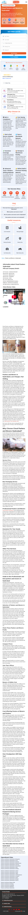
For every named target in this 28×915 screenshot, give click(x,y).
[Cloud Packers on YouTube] (19, 909)
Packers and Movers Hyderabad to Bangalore (10, 859)
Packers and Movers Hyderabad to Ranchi (9, 880)
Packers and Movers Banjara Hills (8, 882)
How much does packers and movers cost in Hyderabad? (13, 208)
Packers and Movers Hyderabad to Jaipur (9, 873)
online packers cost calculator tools (11, 421)
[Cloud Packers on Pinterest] (16, 909)
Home (3, 258)
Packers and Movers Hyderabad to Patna (9, 877)
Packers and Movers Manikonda (7, 887)
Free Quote (16, 2)
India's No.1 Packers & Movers (9, 5)
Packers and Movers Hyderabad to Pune (9, 860)
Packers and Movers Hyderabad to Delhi (9, 867)
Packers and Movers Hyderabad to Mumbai (10, 861)
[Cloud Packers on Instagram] (14, 909)
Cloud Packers (12, 911)
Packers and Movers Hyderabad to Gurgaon (10, 876)
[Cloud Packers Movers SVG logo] (4, 2)
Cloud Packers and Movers (8, 510)
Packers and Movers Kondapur (7, 883)
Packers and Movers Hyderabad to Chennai (10, 864)
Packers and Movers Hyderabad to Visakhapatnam (11, 874)
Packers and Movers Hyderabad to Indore (9, 870)
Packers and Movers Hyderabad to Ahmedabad (11, 865)
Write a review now (7, 78)
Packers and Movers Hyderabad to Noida (9, 872)
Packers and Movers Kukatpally (7, 885)
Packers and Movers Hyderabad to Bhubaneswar (11, 863)
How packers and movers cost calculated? (14, 217)
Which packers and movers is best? (15, 211)
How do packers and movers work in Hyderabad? (15, 214)
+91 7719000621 (14, 57)
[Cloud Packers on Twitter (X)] (11, 909)
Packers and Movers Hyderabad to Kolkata (10, 868)
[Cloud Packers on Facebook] (9, 909)
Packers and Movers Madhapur (7, 886)
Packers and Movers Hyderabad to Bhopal (9, 878)
